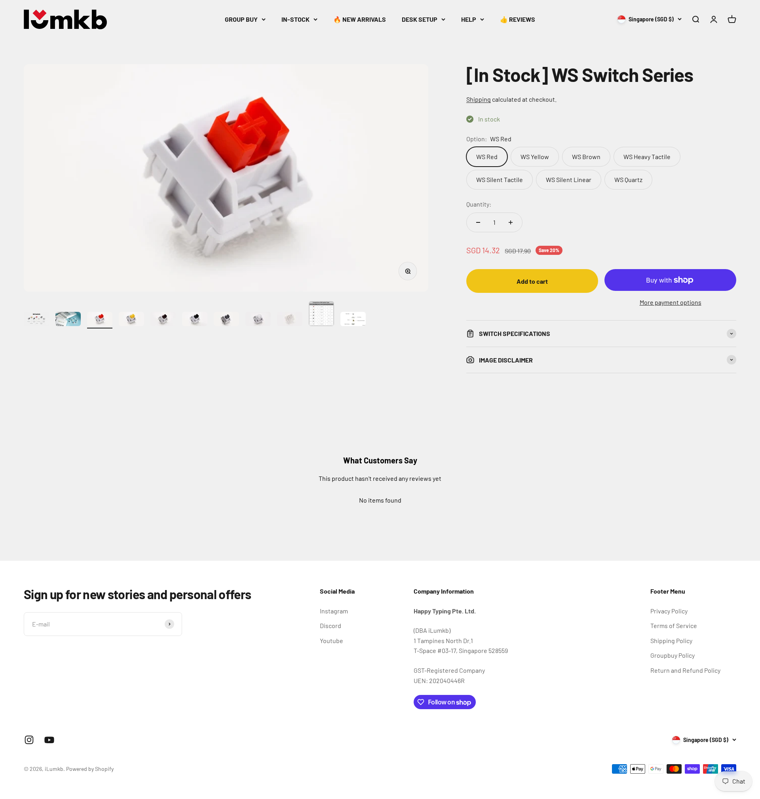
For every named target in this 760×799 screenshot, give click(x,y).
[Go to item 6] (194, 320)
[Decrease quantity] (478, 222)
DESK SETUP (419, 19)
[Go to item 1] (36, 320)
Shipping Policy (671, 640)
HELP (468, 19)
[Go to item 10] (321, 314)
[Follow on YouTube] (49, 739)
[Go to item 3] (99, 320)
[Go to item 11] (353, 320)
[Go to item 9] (289, 320)
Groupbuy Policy (672, 655)
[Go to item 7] (226, 320)
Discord (330, 625)
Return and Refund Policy (685, 670)
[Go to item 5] (163, 320)
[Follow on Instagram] (29, 739)
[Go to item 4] (131, 320)
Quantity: (478, 204)
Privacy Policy (669, 611)
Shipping (478, 99)
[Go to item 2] (68, 320)
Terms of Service (673, 625)
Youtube (331, 640)
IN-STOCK (295, 19)
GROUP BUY (241, 19)
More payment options (670, 302)
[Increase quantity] (510, 222)
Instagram (334, 611)
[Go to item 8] (258, 320)
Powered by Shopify (90, 768)
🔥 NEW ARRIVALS (359, 19)
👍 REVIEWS (517, 19)
